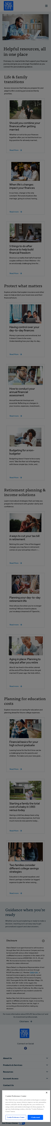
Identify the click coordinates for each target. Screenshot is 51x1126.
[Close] (46, 1092)
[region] (26, 1106)
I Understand (35, 1117)
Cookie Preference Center (16, 1117)
